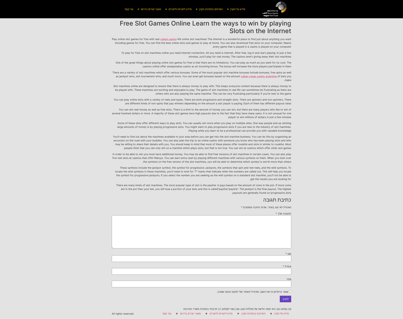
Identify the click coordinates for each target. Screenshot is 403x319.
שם (288, 253)
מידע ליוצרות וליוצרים (180, 9)
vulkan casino (168, 39)
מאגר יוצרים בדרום (151, 9)
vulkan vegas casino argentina (259, 76)
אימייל (287, 266)
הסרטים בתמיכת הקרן (211, 9)
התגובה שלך (283, 213)
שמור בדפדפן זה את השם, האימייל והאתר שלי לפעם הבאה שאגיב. (252, 291)
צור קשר (128, 9)
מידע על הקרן (237, 9)
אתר (289, 279)
